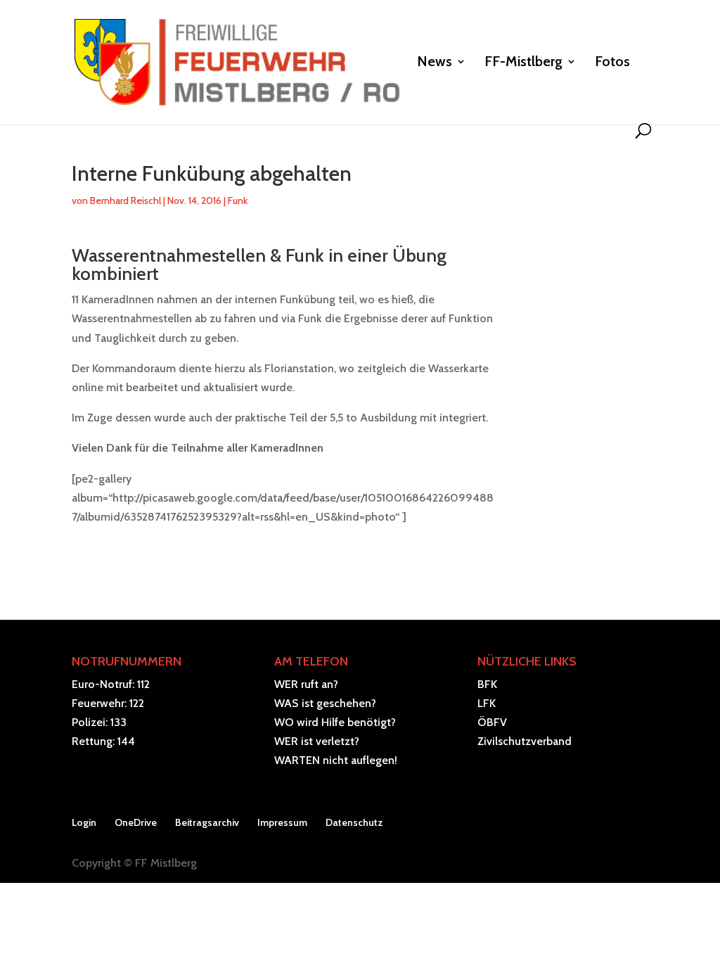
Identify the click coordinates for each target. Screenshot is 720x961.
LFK (486, 703)
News (434, 63)
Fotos (612, 63)
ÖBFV (492, 722)
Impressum (282, 822)
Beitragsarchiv (207, 822)
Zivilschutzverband (524, 741)
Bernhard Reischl (125, 200)
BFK (487, 684)
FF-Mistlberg (523, 63)
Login (84, 822)
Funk (238, 200)
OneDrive (136, 822)
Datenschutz (354, 822)
